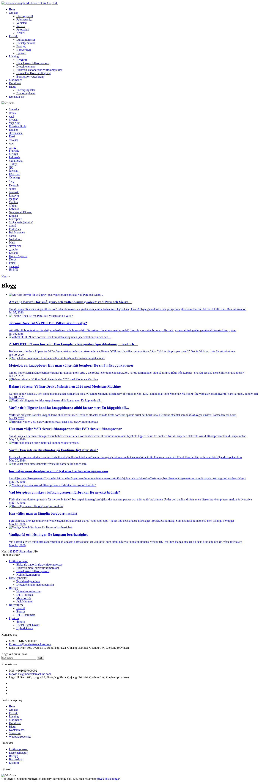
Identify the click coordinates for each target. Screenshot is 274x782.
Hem (12, 9)
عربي (12, 147)
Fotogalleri (22, 29)
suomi (12, 188)
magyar (13, 198)
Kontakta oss (16, 96)
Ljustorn (21, 53)
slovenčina (15, 245)
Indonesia (14, 157)
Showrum (15, 733)
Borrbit (20, 608)
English (13, 215)
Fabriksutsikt (24, 19)
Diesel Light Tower (27, 624)
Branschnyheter (25, 93)
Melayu (13, 154)
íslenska (13, 170)
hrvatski (13, 119)
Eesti (12, 136)
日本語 (13, 269)
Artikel (20, 32)
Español (13, 252)
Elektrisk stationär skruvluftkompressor (39, 69)
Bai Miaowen (17, 232)
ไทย (11, 181)
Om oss (13, 12)
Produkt (13, 36)
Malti (12, 242)
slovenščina (16, 133)
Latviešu (14, 209)
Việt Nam (14, 123)
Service (20, 26)
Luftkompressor (25, 39)
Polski (12, 262)
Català (12, 225)
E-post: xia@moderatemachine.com (30, 644)
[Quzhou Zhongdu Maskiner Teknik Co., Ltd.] (29, 3)
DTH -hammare (25, 614)
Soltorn (20, 621)
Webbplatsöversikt (20, 736)
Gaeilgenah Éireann (20, 212)
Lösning (14, 56)
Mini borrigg (23, 598)
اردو (11, 116)
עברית (12, 112)
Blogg (12, 86)
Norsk (12, 259)
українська (16, 160)
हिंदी (11, 167)
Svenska (14, 109)
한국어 (13, 140)
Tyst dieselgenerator (28, 581)
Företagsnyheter (25, 90)
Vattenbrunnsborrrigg (28, 591)
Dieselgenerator (25, 43)
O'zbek (13, 205)
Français (14, 150)
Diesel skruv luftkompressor (32, 63)
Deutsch (14, 185)
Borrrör (20, 611)
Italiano (13, 129)
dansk (12, 235)
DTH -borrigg (24, 594)
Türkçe (13, 164)
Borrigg (21, 46)
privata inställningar (108, 778)
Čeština (13, 202)
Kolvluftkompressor (28, 574)
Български (15, 219)
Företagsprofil (24, 16)
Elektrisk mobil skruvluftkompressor (37, 567)
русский (14, 266)
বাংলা (11, 143)
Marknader (15, 79)
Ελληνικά (14, 174)
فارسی (13, 249)
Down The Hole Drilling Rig (33, 73)
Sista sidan (25, 551)
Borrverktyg (23, 49)
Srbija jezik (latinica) (21, 222)
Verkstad (21, 22)
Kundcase (15, 83)
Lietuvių (14, 195)
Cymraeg (14, 177)
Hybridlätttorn (24, 628)
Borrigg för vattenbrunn (30, 76)
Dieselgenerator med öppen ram (35, 584)
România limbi (17, 126)
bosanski (14, 192)
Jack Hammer (24, 601)
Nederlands (15, 239)
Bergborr (21, 59)
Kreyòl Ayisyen (18, 256)
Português (15, 229)
